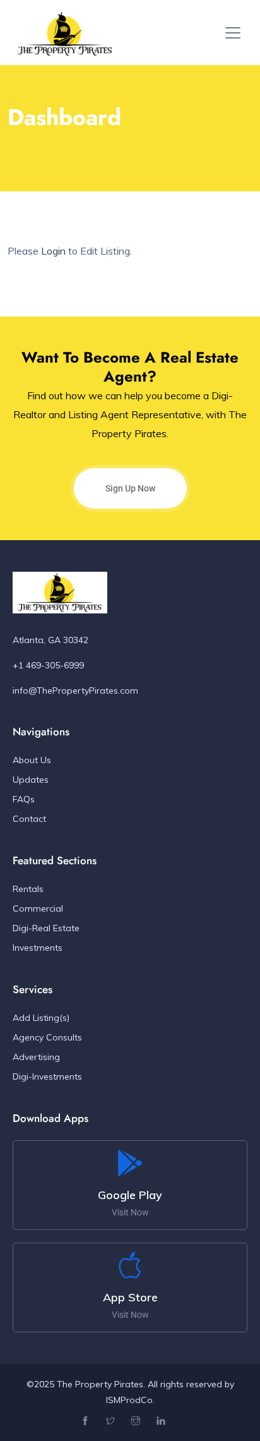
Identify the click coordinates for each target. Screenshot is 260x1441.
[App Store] (130, 1265)
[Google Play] (130, 1163)
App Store (130, 1297)
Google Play (130, 1195)
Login (53, 250)
